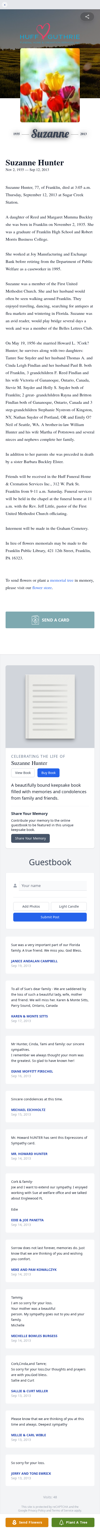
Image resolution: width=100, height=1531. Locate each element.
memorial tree (61, 580)
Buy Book (48, 772)
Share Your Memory (30, 838)
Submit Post (50, 917)
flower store (42, 587)
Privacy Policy (37, 1510)
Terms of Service (62, 1510)
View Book (23, 772)
